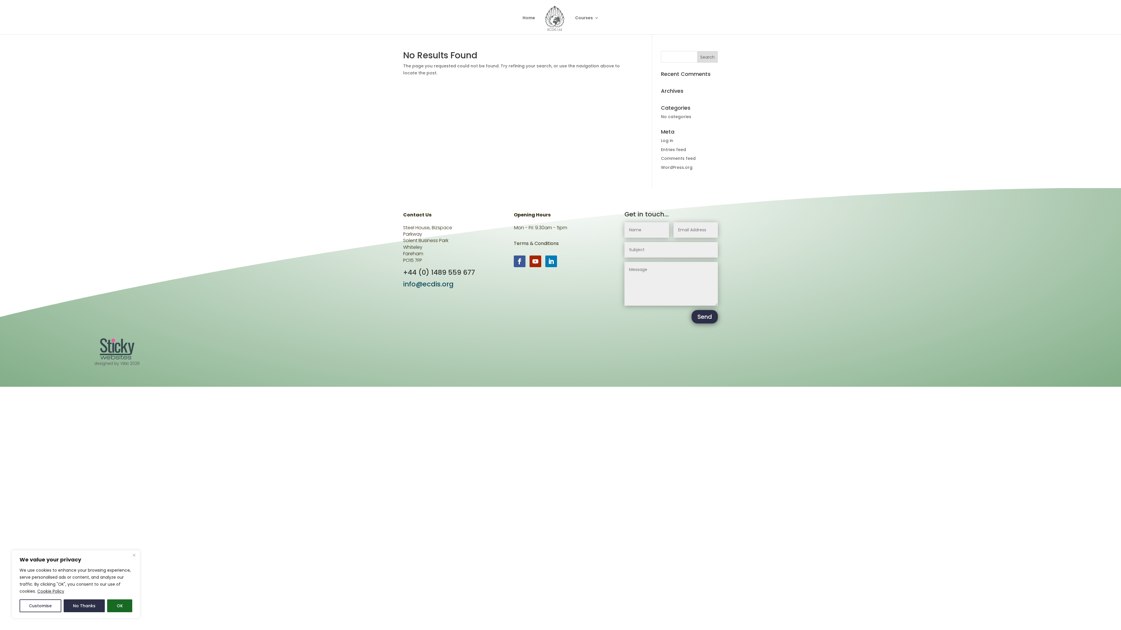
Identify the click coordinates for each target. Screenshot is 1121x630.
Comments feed (678, 158)
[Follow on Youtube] (535, 261)
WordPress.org (676, 167)
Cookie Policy (50, 591)
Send (704, 317)
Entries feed (673, 150)
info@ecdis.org (428, 284)
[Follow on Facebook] (519, 261)
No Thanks (84, 606)
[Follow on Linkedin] (551, 261)
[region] (76, 584)
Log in (667, 141)
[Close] (133, 555)
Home (529, 18)
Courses (584, 18)
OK (120, 606)
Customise (40, 606)
